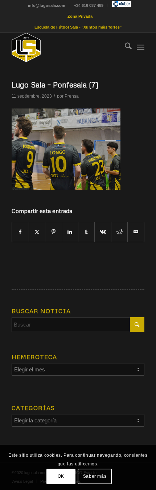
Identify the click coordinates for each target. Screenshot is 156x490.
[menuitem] (46, 5)
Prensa (72, 96)
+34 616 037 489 (88, 5)
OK (61, 476)
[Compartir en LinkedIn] (70, 232)
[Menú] (140, 47)
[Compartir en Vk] (103, 232)
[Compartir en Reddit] (119, 232)
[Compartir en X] (37, 232)
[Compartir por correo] (136, 232)
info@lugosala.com (46, 5)
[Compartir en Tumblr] (86, 232)
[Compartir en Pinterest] (53, 232)
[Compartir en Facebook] (20, 232)
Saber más (94, 476)
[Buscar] (125, 47)
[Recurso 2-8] (65, 47)
